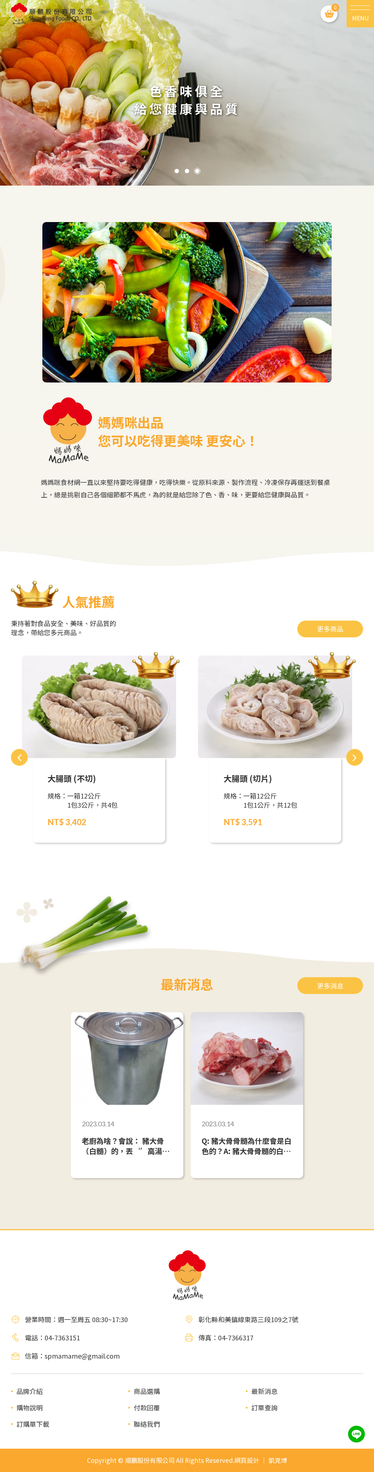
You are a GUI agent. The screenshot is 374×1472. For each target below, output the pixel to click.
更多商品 (330, 628)
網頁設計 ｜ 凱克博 (260, 1460)
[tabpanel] (187, 93)
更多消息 (330, 985)
